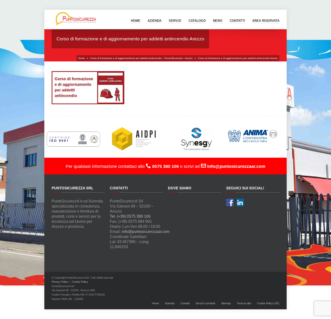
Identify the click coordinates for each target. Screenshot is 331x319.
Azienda (154, 20)
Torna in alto (244, 303)
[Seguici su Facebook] (230, 202)
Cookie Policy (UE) (268, 303)
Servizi (175, 20)
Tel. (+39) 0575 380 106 (130, 216)
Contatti (185, 303)
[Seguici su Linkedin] (240, 202)
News (217, 20)
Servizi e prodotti (205, 303)
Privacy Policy (60, 281)
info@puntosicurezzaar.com (145, 232)
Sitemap (226, 303)
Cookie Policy (80, 281)
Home (135, 20)
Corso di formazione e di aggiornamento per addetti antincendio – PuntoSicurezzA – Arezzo (141, 58)
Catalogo (197, 20)
